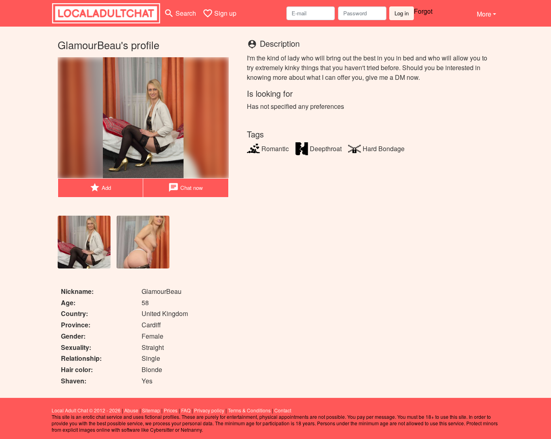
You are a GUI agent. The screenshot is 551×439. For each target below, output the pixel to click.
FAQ (185, 410)
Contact (282, 410)
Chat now (185, 187)
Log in (401, 13)
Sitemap (151, 410)
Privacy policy (209, 410)
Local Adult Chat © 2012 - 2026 (86, 410)
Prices (170, 410)
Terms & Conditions (249, 410)
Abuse (131, 410)
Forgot (423, 11)
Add (100, 187)
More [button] (484, 14)
